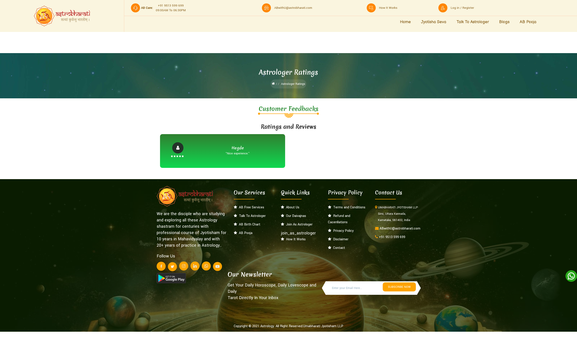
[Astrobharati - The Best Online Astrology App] (62, 16)
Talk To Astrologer (251, 216)
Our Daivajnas (295, 216)
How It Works (295, 239)
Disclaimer (339, 239)
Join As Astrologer (298, 224)
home (405, 22)
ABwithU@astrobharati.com (293, 8)
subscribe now (399, 287)
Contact (338, 248)
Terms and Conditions (348, 207)
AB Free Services (250, 207)
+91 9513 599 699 (392, 237)
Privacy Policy (342, 230)
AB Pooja (528, 22)
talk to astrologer (472, 22)
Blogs (504, 22)
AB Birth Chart (248, 224)
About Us (291, 207)
